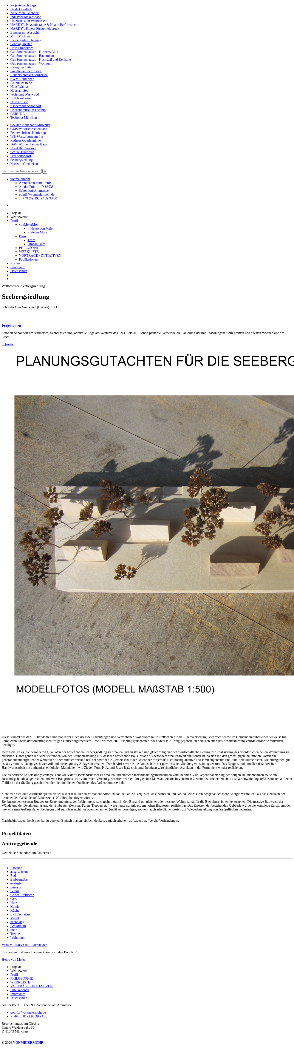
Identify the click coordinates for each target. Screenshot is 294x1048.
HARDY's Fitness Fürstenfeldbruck (34, 28)
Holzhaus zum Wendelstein (28, 21)
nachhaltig (17, 922)
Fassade (15, 887)
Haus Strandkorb (21, 48)
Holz (13, 902)
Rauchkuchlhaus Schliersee (29, 75)
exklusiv (16, 883)
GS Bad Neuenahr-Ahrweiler (30, 125)
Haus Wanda (19, 86)
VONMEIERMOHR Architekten (24, 945)
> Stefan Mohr (37, 232)
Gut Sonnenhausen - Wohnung (31, 63)
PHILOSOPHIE (30, 248)
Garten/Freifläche (22, 895)
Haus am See (19, 90)
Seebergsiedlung (21, 160)
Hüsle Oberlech (21, 9)
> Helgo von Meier (41, 228)
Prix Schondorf (20, 156)
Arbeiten (16, 868)
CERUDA (17, 114)
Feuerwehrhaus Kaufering (28, 132)
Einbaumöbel (19, 879)
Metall (14, 918)
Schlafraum (18, 926)
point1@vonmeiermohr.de (36, 194)
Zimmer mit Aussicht (24, 32)
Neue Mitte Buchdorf (24, 13)
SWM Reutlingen (22, 79)
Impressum (17, 267)
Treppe (15, 933)
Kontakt (15, 263)
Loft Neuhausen (21, 98)
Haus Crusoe (19, 102)
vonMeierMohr (29, 224)
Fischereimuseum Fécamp (28, 110)
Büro (22, 236)
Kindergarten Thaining (25, 40)
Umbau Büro (36, 244)
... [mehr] (8, 344)
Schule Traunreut (22, 152)
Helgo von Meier (13, 959)
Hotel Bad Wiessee (23, 148)
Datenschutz (18, 271)
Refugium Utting (21, 67)
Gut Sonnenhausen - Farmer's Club (34, 52)
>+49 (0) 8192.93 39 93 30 (28, 1016)
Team (31, 240)
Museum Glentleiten (24, 163)
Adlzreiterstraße (21, 83)
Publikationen (28, 259)
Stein (13, 930)
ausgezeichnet (19, 872)
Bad (13, 875)
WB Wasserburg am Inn (26, 136)
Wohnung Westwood (24, 94)
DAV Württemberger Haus (28, 144)
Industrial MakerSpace (25, 17)
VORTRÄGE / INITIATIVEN (40, 255)
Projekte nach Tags (23, 5)
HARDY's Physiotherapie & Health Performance (43, 24)
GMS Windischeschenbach (28, 129)
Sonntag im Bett (21, 44)
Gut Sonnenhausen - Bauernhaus (32, 55)
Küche (14, 910)
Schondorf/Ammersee (34, 190)
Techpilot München (23, 117)
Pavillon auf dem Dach (26, 71)
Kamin (15, 906)
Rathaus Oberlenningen (26, 140)
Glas (13, 899)
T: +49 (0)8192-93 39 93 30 (38, 198)
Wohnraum (17, 937)
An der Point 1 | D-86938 (36, 186)
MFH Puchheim (21, 36)
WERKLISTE (29, 251)
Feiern (14, 891)
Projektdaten (11, 325)
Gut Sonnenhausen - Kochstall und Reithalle (40, 59)
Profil (14, 220)
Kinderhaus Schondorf (25, 106)
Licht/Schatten (20, 914)
